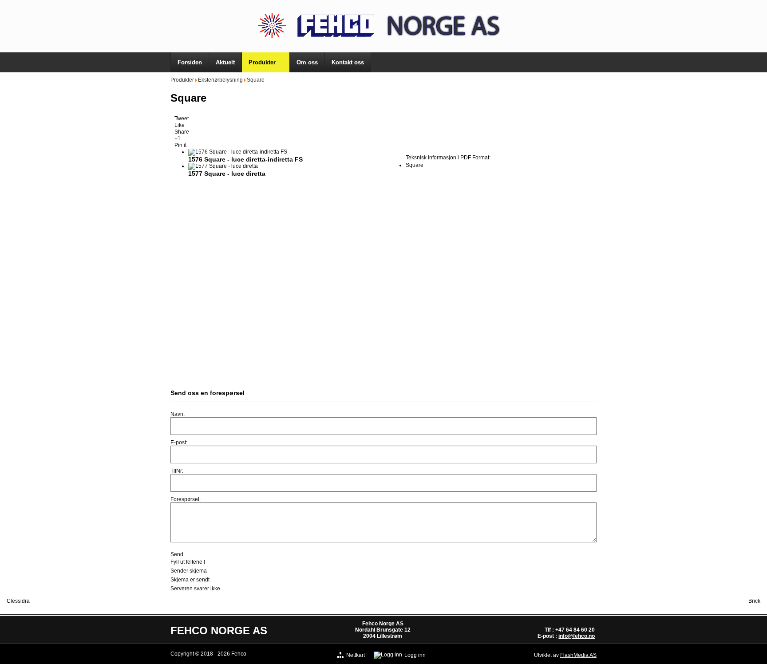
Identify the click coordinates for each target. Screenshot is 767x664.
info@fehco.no (576, 636)
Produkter (182, 80)
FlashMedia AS (578, 655)
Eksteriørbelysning (220, 80)
